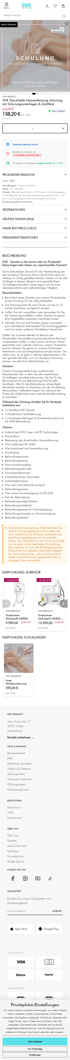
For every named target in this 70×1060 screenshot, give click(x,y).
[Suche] (64, 16)
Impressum (13, 807)
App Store (21, 928)
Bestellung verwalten (19, 763)
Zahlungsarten (16, 774)
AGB (10, 812)
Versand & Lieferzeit (19, 779)
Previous (6, 604)
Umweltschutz (15, 856)
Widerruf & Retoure (19, 768)
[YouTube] (37, 878)
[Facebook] (12, 878)
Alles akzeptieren (35, 1041)
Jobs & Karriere (16, 846)
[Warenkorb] (63, 6)
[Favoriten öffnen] (55, 6)
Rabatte (12, 840)
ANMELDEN (57, 911)
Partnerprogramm (18, 789)
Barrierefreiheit (16, 753)
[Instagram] (25, 878)
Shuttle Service (16, 861)
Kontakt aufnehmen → (20, 737)
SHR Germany (9, 96)
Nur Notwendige (35, 1048)
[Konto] (47, 6)
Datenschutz (14, 817)
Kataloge (12, 851)
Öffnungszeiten (16, 784)
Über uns (12, 835)
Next (63, 604)
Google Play (51, 928)
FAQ (10, 758)
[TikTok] (50, 878)
